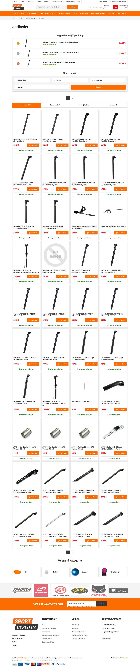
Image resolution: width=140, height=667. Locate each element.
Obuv (75, 13)
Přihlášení (75, 625)
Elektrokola (32, 13)
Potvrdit (101, 603)
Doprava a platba (57, 1)
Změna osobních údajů (79, 635)
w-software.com (122, 658)
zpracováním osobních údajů (87, 607)
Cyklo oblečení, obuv (46, 13)
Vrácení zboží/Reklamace (73, 1)
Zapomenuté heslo (78, 632)
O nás (22, 1)
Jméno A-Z (113, 105)
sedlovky (41, 18)
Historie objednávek (78, 638)
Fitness (111, 13)
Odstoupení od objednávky (51, 635)
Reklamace (46, 632)
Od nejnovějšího (26, 105)
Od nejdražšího (84, 105)
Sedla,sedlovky (30, 18)
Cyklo (16, 13)
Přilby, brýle (84, 13)
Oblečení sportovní (63, 13)
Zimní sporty (121, 13)
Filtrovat (98, 87)
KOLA (23, 13)
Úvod (15, 1)
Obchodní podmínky (42, 1)
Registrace (105, 8)
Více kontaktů (106, 638)
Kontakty (30, 1)
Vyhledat (72, 7)
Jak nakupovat (47, 638)
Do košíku (34, 145)
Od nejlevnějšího (55, 105)
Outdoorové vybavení (98, 13)
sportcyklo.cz (21, 658)
